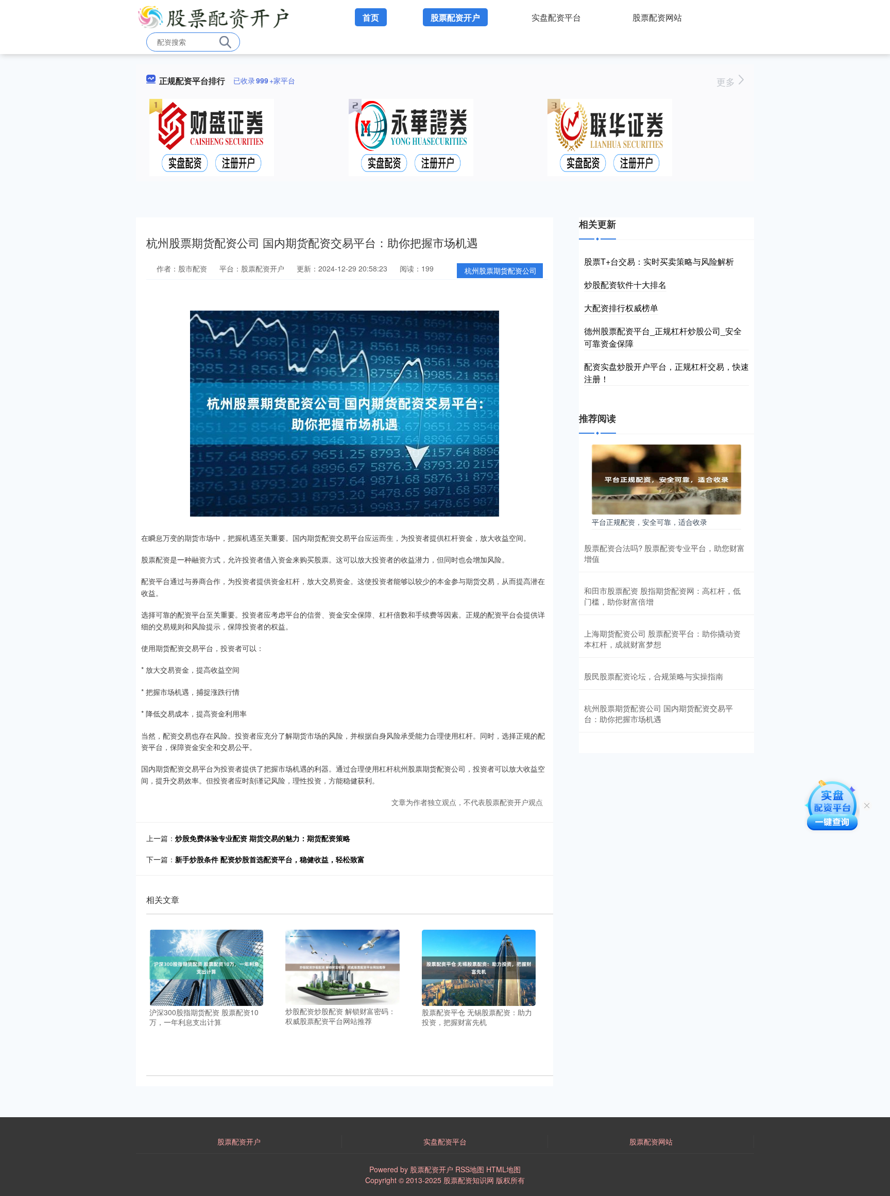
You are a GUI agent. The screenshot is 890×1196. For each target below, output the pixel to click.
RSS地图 (469, 1169)
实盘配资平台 (556, 17)
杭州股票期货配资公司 (501, 270)
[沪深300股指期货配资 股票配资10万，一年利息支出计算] (206, 966)
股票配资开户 (455, 17)
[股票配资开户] (213, 16)
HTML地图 (503, 1169)
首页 (371, 17)
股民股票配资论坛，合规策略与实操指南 (653, 676)
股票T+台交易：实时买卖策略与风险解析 (659, 261)
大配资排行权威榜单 (621, 308)
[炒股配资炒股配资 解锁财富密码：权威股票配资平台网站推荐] (342, 966)
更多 (727, 81)
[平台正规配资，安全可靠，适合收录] (666, 478)
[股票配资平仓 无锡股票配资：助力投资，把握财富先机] (479, 966)
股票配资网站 (657, 17)
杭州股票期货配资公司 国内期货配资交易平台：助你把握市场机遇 (658, 713)
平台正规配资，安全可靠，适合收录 (649, 522)
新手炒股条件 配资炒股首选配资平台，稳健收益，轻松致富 (270, 859)
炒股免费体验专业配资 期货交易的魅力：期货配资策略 (262, 838)
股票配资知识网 (468, 1180)
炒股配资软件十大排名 (625, 285)
